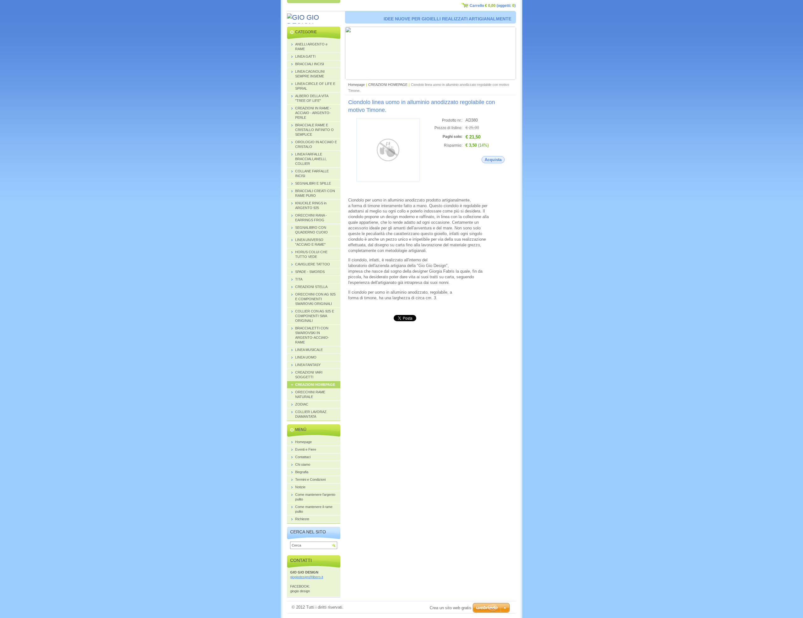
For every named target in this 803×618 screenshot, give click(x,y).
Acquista (493, 159)
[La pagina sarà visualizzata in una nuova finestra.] (388, 180)
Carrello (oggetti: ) (493, 5)
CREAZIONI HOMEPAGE (387, 84)
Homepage (356, 84)
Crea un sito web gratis (450, 607)
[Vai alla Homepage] (313, 21)
